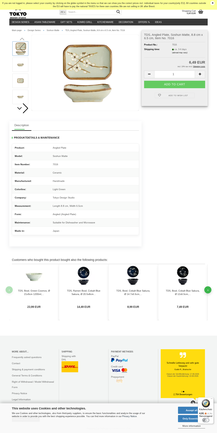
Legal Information (21, 399)
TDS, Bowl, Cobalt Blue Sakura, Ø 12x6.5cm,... (183, 292)
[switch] (205, 420)
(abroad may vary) (180, 53)
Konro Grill (84, 22)
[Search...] (118, 12)
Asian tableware (44, 22)
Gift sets (66, 22)
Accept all (191, 410)
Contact (16, 363)
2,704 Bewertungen (182, 394)
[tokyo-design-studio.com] (31, 12)
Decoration (126, 22)
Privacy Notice (129, 416)
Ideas (158, 22)
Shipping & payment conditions (28, 369)
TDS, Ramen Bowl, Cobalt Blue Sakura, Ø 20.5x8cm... (83, 292)
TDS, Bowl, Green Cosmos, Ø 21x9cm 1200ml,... (34, 292)
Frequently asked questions (27, 357)
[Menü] (212, 399)
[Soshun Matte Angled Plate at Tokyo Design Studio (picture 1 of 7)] (85, 72)
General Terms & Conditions (27, 375)
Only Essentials (192, 418)
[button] (22, 108)
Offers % (144, 22)
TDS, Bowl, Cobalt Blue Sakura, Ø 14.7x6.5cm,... (133, 292)
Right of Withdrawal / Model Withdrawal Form (33, 384)
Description (21, 125)
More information (191, 426)
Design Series (20, 22)
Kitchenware (105, 22)
